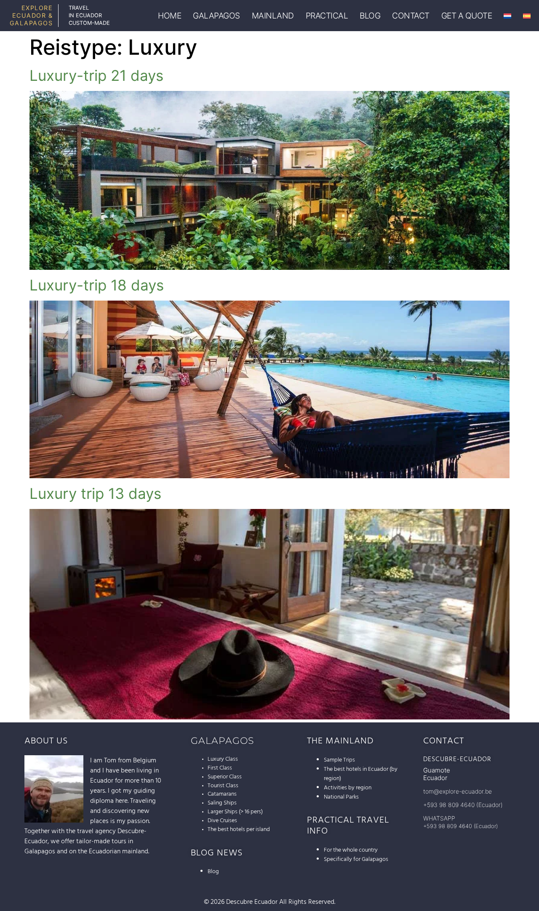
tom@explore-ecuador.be (457, 791)
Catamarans (222, 794)
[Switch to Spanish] (527, 16)
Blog (213, 871)
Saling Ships (222, 803)
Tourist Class (223, 785)
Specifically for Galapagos (356, 859)
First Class (220, 768)
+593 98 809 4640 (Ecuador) (463, 804)
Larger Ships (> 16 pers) (235, 811)
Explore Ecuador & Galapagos (31, 15)
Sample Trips (339, 760)
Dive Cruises (222, 820)
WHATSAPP (439, 818)
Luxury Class (223, 759)
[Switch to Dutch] (507, 16)
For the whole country (351, 850)
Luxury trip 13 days (95, 493)
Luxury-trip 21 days (96, 75)
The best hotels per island (239, 829)
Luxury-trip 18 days (96, 285)
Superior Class (225, 776)
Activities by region (347, 787)
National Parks (341, 797)
